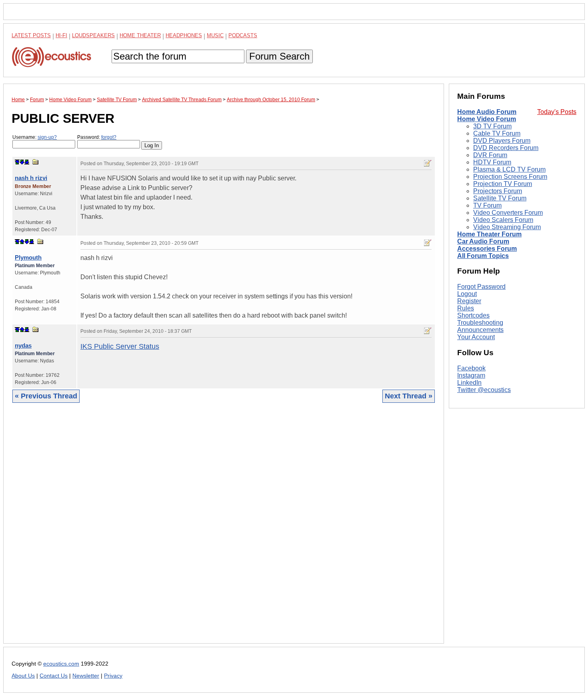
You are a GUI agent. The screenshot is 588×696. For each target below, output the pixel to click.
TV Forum (487, 205)
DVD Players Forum (501, 140)
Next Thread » (408, 396)
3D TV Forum (492, 126)
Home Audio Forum (486, 111)
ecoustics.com (61, 664)
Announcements (480, 329)
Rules (465, 308)
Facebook (471, 368)
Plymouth (28, 257)
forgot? (108, 137)
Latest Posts (31, 35)
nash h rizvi (31, 177)
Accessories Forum (487, 248)
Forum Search (279, 56)
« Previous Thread (46, 396)
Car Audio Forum (483, 241)
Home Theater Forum (489, 234)
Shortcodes (473, 315)
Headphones (184, 35)
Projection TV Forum (502, 183)
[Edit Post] (428, 163)
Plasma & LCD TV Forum (509, 169)
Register (469, 301)
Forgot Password (481, 286)
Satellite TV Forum (499, 198)
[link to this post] (36, 161)
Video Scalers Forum (503, 219)
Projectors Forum (497, 191)
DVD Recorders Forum (505, 147)
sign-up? (47, 137)
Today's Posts (556, 111)
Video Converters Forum (508, 212)
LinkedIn (469, 382)
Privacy (113, 676)
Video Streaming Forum (507, 227)
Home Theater (140, 35)
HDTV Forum (492, 162)
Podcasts (242, 35)
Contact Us (54, 676)
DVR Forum (490, 155)
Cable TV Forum (496, 133)
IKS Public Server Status (119, 346)
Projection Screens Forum (510, 176)
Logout (467, 293)
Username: (34, 137)
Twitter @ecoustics (484, 389)
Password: (96, 137)
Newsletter (85, 676)
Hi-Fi (61, 35)
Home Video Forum (486, 119)
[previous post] (22, 241)
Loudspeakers (93, 35)
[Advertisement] (224, 529)
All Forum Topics (483, 255)
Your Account (476, 337)
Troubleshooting (480, 322)
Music (215, 35)
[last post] (26, 162)
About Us (23, 676)
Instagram (471, 375)
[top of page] (17, 162)
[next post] (22, 162)
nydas (23, 345)
